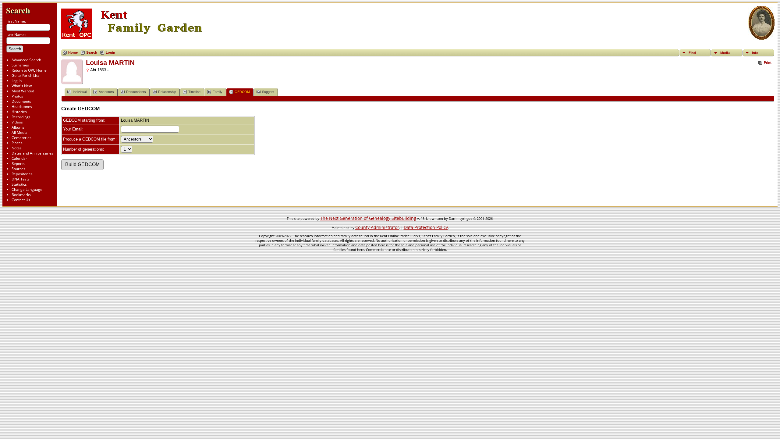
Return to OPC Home (29, 70)
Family (217, 92)
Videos (17, 122)
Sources (18, 168)
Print (767, 62)
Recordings (21, 117)
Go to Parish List (25, 75)
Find (692, 53)
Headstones (22, 106)
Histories (19, 111)
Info (755, 53)
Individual (80, 92)
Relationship (167, 92)
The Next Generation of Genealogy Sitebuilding (368, 218)
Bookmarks (21, 194)
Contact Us (21, 199)
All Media (19, 132)
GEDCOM (242, 92)
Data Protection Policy (426, 227)
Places (17, 142)
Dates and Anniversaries (32, 153)
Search (18, 10)
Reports (18, 163)
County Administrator (377, 227)
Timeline (194, 92)
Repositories (22, 174)
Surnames (20, 65)
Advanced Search (26, 59)
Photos (17, 96)
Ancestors (106, 92)
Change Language (27, 189)
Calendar (19, 158)
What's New (22, 85)
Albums (18, 127)
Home (73, 52)
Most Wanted (23, 91)
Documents (21, 101)
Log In (17, 80)
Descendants (136, 92)
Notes (17, 148)
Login (110, 52)
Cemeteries (21, 137)
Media (725, 53)
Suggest (268, 92)
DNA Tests (21, 179)
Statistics (19, 184)
